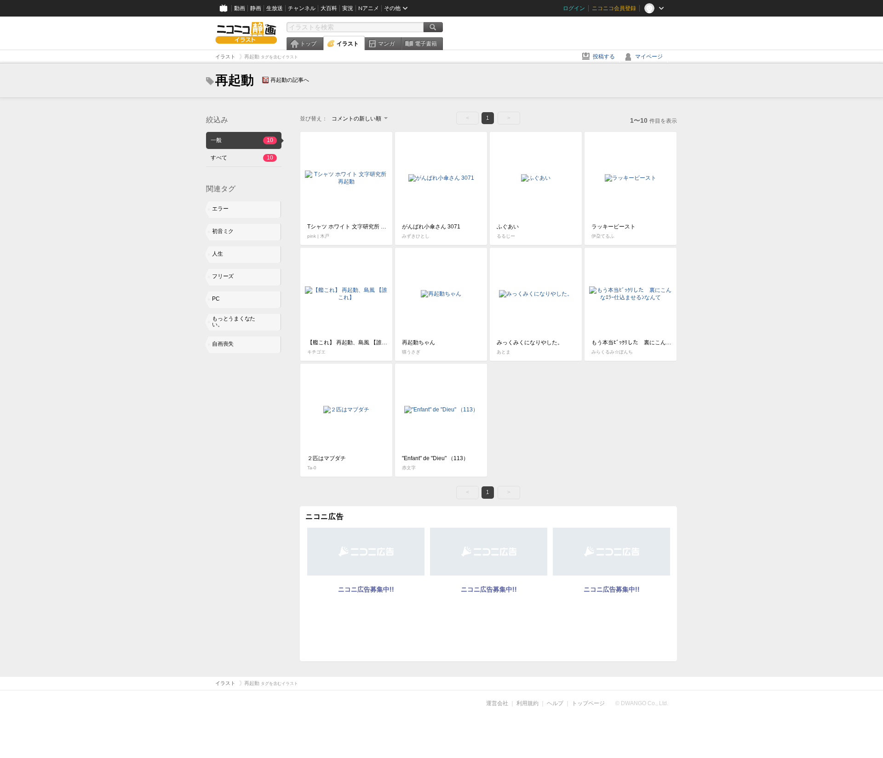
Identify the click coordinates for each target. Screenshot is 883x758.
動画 (239, 8)
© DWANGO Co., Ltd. (641, 703)
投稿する (604, 56)
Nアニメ (368, 8)
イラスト (348, 43)
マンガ (386, 43)
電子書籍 (426, 43)
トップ (308, 43)
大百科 (329, 8)
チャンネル (301, 8)
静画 (255, 8)
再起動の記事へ (289, 80)
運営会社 (497, 703)
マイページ (649, 56)
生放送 (274, 8)
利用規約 (527, 703)
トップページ (588, 703)
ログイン (574, 8)
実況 (347, 8)
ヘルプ (555, 703)
